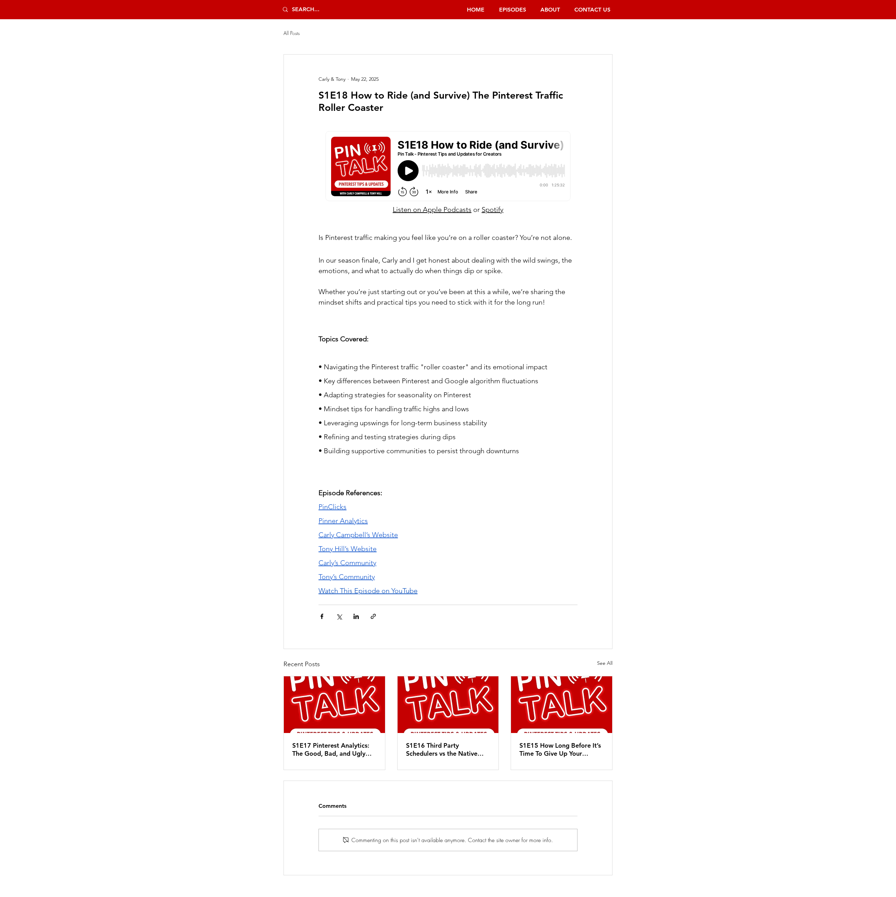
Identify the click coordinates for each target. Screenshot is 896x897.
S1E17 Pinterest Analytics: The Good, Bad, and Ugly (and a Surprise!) (330, 749)
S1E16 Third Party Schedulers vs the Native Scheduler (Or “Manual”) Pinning (441, 749)
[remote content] (448, 166)
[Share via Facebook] (321, 616)
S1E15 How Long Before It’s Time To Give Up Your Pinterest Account (560, 749)
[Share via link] (373, 616)
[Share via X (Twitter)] (339, 616)
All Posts (292, 33)
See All (604, 663)
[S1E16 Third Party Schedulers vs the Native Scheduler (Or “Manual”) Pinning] (448, 704)
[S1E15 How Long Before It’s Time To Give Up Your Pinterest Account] (561, 704)
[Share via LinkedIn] (356, 616)
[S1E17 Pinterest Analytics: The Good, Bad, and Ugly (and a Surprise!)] (334, 704)
